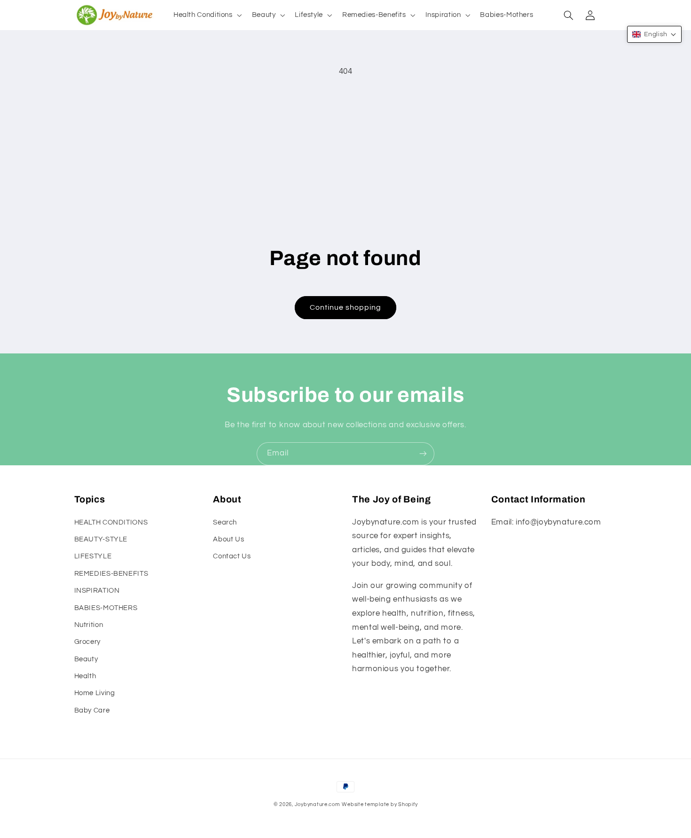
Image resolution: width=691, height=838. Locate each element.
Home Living (94, 693)
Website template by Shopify (379, 804)
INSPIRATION (97, 590)
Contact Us (232, 556)
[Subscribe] (423, 453)
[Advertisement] (345, 154)
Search (225, 522)
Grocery (87, 641)
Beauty (86, 659)
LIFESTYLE (93, 556)
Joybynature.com (317, 804)
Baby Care (92, 710)
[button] (206, 15)
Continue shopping (346, 307)
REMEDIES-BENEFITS (111, 573)
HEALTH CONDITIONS (111, 522)
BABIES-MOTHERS (106, 607)
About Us (228, 539)
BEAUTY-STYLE (101, 539)
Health (85, 676)
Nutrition (88, 624)
